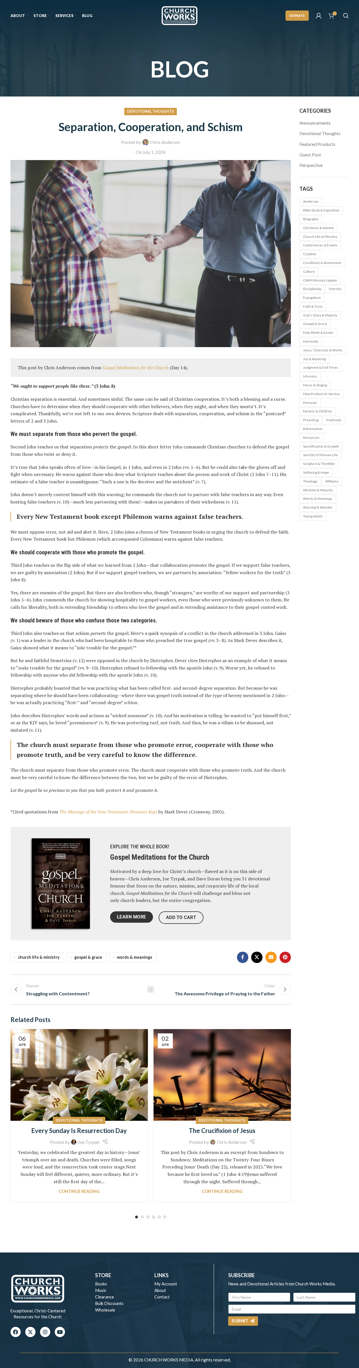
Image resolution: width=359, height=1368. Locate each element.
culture (309, 271)
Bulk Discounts (109, 1303)
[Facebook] (16, 1332)
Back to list (150, 989)
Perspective (311, 165)
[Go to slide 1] (136, 1217)
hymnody (310, 341)
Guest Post (310, 154)
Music (100, 1290)
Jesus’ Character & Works (323, 350)
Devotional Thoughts (150, 111)
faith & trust (312, 306)
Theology (310, 481)
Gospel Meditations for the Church (159, 857)
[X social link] (257, 957)
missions (310, 376)
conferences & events (320, 245)
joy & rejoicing (314, 359)
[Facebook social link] (242, 957)
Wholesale (105, 1309)
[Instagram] (45, 1332)
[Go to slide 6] (164, 1217)
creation (309, 254)
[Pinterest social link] (285, 957)
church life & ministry (39, 957)
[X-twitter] (30, 1332)
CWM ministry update (320, 280)
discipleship (312, 289)
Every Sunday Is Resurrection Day (79, 1130)
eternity (335, 289)
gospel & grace (88, 957)
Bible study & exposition (321, 210)
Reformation (312, 429)
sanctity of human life (320, 455)
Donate (297, 15)
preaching (310, 420)
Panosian (310, 402)
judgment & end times (320, 367)
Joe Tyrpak (89, 1142)
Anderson (310, 201)
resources (311, 437)
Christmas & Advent (318, 228)
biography (310, 219)
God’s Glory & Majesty (320, 315)
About (160, 1290)
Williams (332, 481)
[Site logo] (179, 15)
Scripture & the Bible (319, 463)
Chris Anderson (165, 142)
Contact (162, 1296)
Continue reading (79, 1191)
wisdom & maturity (318, 490)
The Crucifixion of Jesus (222, 1130)
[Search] (346, 15)
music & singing (315, 385)
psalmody (333, 420)
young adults (313, 516)
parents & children (317, 411)
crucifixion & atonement (322, 263)
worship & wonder (318, 507)
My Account (165, 1283)
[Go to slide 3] (147, 1217)
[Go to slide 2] (142, 1217)
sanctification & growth (321, 446)
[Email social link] (271, 957)
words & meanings (134, 957)
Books (101, 1283)
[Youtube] (60, 1332)
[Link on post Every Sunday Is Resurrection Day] (79, 1075)
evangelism (312, 297)
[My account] (318, 15)
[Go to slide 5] (159, 1217)
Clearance (104, 1296)
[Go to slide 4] (153, 1217)
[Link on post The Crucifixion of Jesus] (222, 1075)
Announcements (315, 122)
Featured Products (317, 144)
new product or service (321, 394)
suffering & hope (316, 472)
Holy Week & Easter (318, 332)
